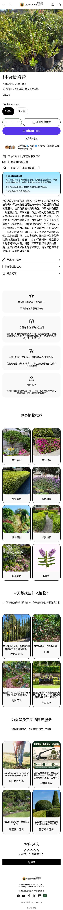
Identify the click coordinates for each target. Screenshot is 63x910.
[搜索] (10, 4)
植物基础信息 (14, 266)
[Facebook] (18, 896)
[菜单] (3, 4)
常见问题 (12, 273)
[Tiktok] (29, 896)
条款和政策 (31, 908)
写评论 (31, 862)
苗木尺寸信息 (14, 259)
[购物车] (59, 4)
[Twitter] (34, 896)
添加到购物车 (43, 122)
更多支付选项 (31, 138)
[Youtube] (23, 896)
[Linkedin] (39, 896)
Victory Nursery (35, 902)
